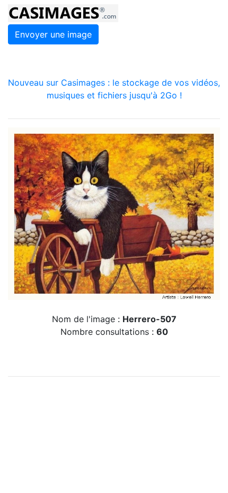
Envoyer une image (53, 34)
